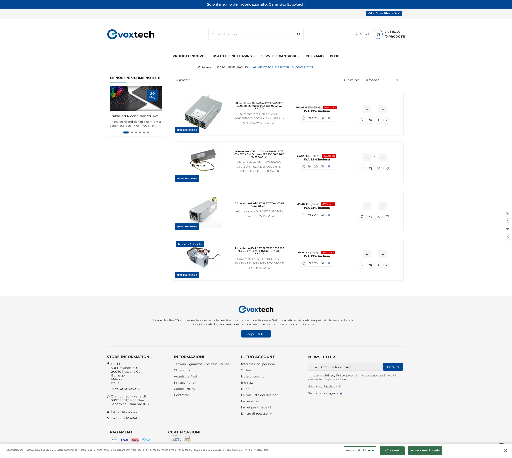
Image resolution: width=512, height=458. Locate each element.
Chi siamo (182, 370)
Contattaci (182, 395)
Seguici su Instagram (323, 393)
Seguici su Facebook (322, 386)
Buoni (245, 389)
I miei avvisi (250, 401)
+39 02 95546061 (124, 418)
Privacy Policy (185, 382)
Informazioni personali (259, 364)
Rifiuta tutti (392, 450)
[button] (126, 132)
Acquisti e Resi (185, 376)
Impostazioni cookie (360, 450)
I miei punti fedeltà (256, 407)
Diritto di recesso (256, 413)
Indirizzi (247, 382)
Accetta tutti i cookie (425, 450)
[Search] (298, 34)
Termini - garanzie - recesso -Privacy (202, 364)
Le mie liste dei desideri (260, 395)
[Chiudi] (505, 450)
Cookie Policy (184, 389)
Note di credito (253, 376)
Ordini (246, 370)
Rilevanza (382, 80)
